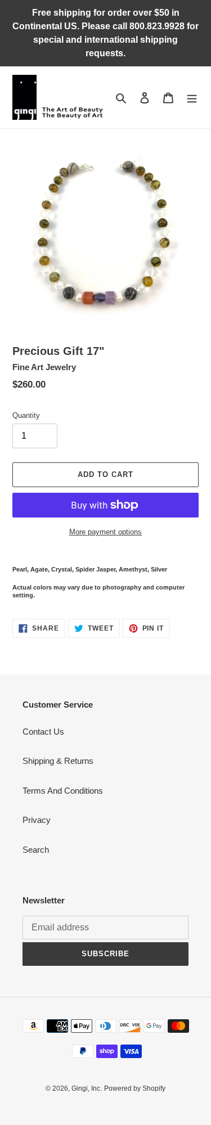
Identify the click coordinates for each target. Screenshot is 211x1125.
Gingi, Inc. (86, 1088)
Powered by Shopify (134, 1088)
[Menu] (192, 98)
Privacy (37, 820)
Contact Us (43, 731)
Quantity (26, 415)
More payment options (105, 532)
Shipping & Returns (58, 761)
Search (36, 849)
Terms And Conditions (63, 790)
